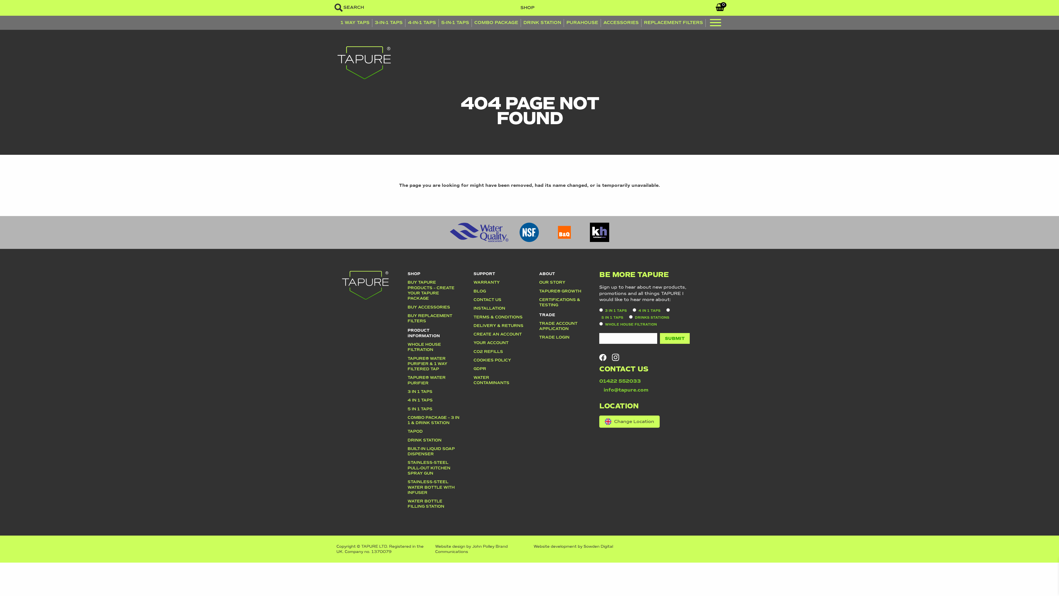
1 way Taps (355, 22)
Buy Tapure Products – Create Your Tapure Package (431, 290)
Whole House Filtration (631, 325)
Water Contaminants (491, 380)
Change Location (634, 421)
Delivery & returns (498, 325)
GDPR (480, 368)
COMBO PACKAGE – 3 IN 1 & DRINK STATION (433, 420)
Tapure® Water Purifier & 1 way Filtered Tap (427, 364)
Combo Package (496, 22)
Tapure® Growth (560, 291)
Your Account (491, 342)
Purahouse (582, 22)
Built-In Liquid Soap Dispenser (431, 451)
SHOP (527, 7)
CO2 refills (488, 351)
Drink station (425, 440)
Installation (489, 308)
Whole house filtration (424, 347)
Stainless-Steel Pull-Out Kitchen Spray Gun (429, 468)
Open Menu (715, 24)
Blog (480, 291)
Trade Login (554, 337)
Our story (552, 282)
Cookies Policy (492, 360)
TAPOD (415, 431)
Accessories (621, 22)
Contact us (487, 299)
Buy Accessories (429, 307)
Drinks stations (652, 318)
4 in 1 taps (649, 311)
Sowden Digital (598, 546)
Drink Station (542, 22)
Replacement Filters (673, 22)
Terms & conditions (498, 317)
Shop (414, 273)
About (547, 273)
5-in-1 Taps (455, 22)
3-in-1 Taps (389, 22)
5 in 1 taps (420, 408)
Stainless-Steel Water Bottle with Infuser (431, 487)
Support (484, 273)
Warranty (487, 282)
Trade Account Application (558, 326)
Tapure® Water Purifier (427, 380)
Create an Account (498, 334)
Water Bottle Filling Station (426, 504)
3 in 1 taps (616, 311)
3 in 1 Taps (420, 391)
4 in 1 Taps (420, 400)
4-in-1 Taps (422, 22)
